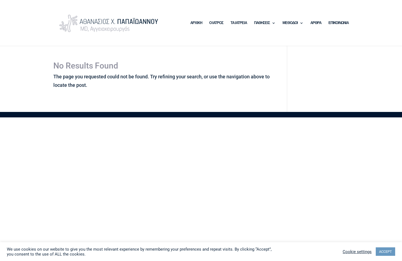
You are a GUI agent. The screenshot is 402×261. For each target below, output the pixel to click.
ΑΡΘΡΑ (315, 23)
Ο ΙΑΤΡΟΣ (216, 23)
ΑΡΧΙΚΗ (196, 23)
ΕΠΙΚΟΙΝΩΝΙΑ (338, 23)
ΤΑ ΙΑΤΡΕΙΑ (239, 23)
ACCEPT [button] (385, 252)
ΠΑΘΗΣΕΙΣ (262, 23)
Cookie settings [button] (357, 251)
